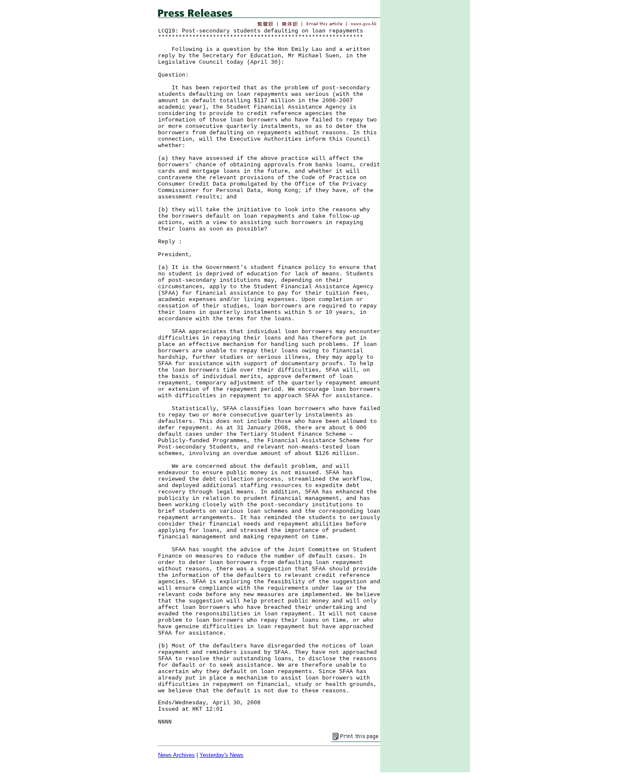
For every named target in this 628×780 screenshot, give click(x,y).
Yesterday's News (222, 755)
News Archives (176, 755)
